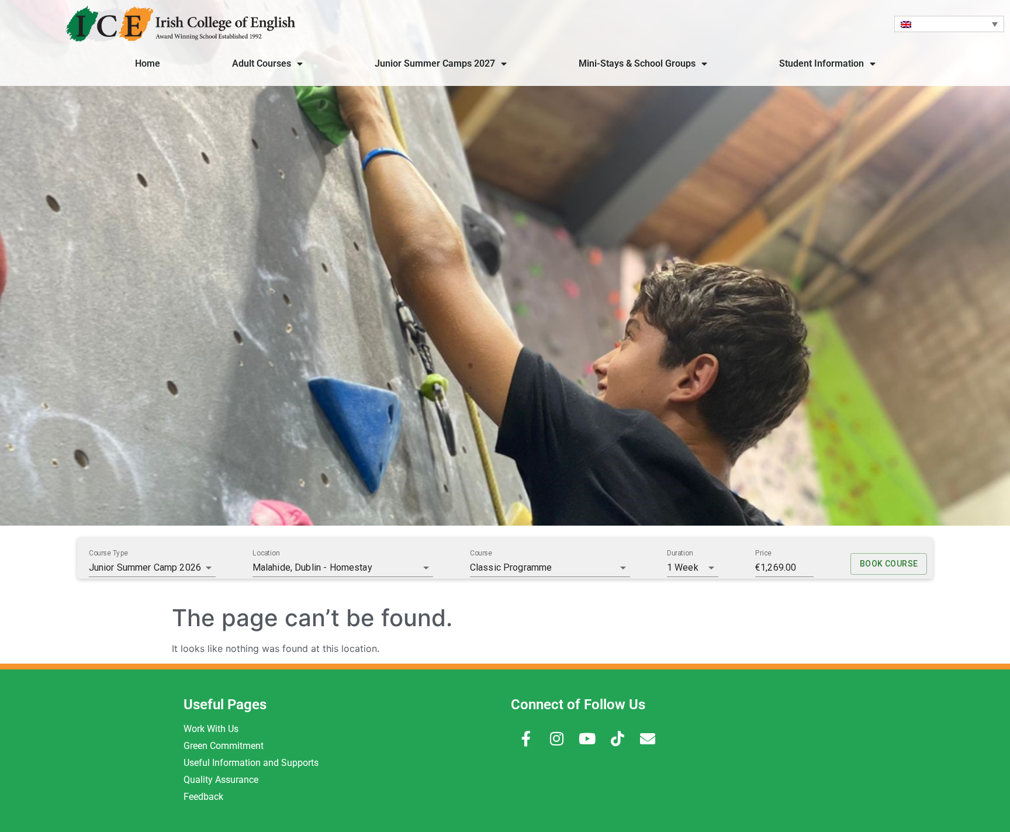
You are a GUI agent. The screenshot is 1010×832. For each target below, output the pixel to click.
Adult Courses (261, 63)
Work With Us (211, 728)
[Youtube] (587, 738)
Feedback (203, 796)
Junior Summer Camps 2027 (435, 63)
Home (147, 63)
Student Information (821, 63)
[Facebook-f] (526, 738)
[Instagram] (556, 738)
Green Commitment (224, 745)
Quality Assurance (221, 779)
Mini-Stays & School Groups (637, 63)
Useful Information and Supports (251, 762)
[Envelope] (647, 738)
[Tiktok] (617, 738)
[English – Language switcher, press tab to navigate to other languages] (949, 24)
